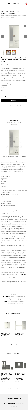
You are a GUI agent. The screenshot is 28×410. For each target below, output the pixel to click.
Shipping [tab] (14, 124)
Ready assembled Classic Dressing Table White (19, 335)
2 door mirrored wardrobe (16, 303)
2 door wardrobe (11, 301)
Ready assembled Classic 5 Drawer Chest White (5, 335)
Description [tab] (14, 120)
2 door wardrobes (14, 298)
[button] (25, 36)
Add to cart (14, 100)
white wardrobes (7, 236)
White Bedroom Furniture (15, 296)
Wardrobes (20, 300)
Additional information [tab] (14, 122)
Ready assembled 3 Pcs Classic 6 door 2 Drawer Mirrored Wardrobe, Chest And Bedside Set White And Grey (20, 376)
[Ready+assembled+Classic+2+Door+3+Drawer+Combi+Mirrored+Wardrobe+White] (10, 105)
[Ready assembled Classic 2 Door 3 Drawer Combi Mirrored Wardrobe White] (7, 105)
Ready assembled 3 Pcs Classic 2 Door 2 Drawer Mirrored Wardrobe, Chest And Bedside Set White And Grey (6, 376)
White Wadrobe (13, 300)
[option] (7, 329)
